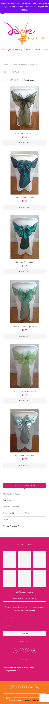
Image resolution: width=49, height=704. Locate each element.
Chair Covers (7, 500)
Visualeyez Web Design (32, 700)
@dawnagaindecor (24, 592)
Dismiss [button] (24, 10)
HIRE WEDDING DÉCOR (11, 494)
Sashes (5, 519)
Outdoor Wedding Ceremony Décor (16, 513)
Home (5, 65)
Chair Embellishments (11, 507)
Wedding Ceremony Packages (14, 526)
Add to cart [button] (24, 143)
